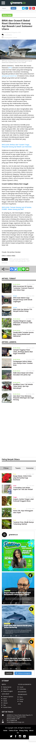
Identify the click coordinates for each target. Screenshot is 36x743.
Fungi (21, 701)
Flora (14, 474)
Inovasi (15, 296)
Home (5, 730)
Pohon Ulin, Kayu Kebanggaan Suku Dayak (23, 511)
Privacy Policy (23, 730)
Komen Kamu (7, 707)
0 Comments (8, 35)
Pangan (15, 497)
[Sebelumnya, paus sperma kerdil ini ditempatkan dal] (18, 621)
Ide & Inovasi (22, 692)
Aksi (19, 704)
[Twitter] (15, 269)
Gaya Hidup (5, 694)
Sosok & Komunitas (24, 684)
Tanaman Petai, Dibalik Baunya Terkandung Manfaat (23, 523)
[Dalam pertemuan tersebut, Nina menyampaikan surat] (18, 654)
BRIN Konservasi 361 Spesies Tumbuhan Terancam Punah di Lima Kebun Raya (23, 288)
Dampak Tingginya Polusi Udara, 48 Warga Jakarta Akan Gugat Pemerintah (23, 351)
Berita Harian (7, 15)
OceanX (11, 261)
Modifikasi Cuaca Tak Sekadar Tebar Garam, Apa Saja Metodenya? (23, 386)
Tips (4, 705)
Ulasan (5, 703)
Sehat (14, 485)
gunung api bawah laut (9, 76)
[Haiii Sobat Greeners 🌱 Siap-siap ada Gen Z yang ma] (18, 555)
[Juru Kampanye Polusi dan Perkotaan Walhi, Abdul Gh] (18, 588)
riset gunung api (20, 261)
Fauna (21, 699)
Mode (5, 699)
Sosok (21, 687)
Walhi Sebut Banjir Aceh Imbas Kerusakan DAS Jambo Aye (23, 374)
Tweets (18, 468)
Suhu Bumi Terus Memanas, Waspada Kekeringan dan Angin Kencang (23, 398)
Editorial (5, 689)
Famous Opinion (8, 696)
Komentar (30, 468)
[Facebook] (12, 269)
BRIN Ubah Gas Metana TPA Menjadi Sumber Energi (22, 310)
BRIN (10, 68)
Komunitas (23, 689)
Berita (4, 684)
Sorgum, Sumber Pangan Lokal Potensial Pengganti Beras (23, 500)
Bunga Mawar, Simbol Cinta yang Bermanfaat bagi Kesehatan (22, 478)
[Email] (27, 269)
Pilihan (6, 468)
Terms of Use (13, 730)
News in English (8, 691)
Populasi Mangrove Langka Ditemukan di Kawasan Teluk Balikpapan (22, 322)
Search (13, 8)
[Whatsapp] (19, 269)
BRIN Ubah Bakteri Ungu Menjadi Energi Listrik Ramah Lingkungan (22, 299)
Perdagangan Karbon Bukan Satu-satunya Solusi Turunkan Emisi (23, 363)
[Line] (23, 269)
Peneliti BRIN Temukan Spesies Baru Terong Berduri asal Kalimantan (23, 334)
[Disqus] (18, 428)
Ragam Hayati (22, 694)
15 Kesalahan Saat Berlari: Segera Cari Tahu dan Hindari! (23, 488)
